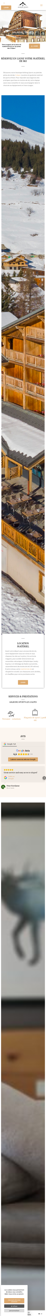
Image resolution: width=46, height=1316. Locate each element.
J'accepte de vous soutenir (14, 1301)
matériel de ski (26, 669)
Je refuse (14, 1306)
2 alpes (17, 75)
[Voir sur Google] (3, 787)
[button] (4, 2)
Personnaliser (14, 1310)
